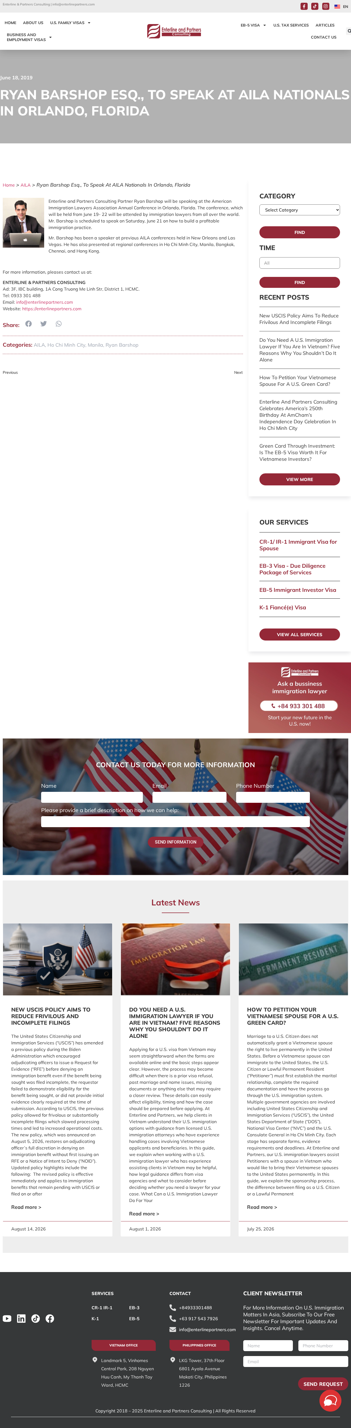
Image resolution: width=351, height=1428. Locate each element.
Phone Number (255, 786)
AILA (26, 185)
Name (48, 786)
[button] (28, 323)
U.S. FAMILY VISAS (67, 22)
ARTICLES (325, 25)
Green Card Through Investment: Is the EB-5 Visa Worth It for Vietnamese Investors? (297, 452)
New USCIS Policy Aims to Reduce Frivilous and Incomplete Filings (299, 318)
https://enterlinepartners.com (51, 308)
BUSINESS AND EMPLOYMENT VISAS (26, 37)
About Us (33, 22)
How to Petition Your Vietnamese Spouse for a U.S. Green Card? (297, 380)
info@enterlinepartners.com (73, 4)
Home (9, 185)
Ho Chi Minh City (66, 345)
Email (159, 786)
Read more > (26, 1207)
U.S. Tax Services (291, 25)
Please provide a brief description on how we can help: (110, 810)
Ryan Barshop (122, 345)
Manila (95, 345)
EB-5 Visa (250, 25)
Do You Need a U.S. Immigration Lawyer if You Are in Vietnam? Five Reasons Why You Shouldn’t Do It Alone (299, 350)
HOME (10, 22)
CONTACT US (323, 37)
